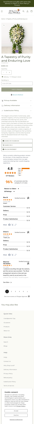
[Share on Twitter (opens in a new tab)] (12, 225)
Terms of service (9, 385)
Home (3, 19)
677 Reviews (11, 176)
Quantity (4, 69)
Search (6, 342)
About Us (7, 330)
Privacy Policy (20, 406)
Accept (16, 411)
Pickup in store (16, 77)
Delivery (6, 77)
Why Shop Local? (9, 365)
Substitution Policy (10, 381)
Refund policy (8, 377)
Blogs (5, 346)
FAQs (5, 357)
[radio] (24, 168)
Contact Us (7, 361)
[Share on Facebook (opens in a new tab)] (9, 225)
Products (6, 326)
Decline (16, 415)
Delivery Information (10, 369)
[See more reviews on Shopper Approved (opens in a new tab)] (16, 225)
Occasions (7, 322)
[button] (23, 11)
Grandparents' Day (9, 318)
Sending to (7, 80)
